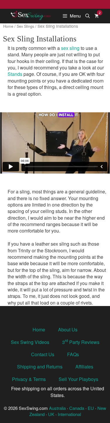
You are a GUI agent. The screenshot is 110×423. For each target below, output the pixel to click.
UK (51, 414)
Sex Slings (25, 26)
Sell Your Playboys (78, 379)
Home (8, 26)
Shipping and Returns (39, 366)
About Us (67, 329)
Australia (57, 408)
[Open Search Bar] (87, 15)
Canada (76, 408)
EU (91, 408)
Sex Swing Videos (30, 342)
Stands (15, 74)
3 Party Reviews (80, 342)
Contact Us (42, 354)
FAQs (73, 354)
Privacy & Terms (29, 379)
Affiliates (84, 366)
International (69, 414)
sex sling (70, 48)
